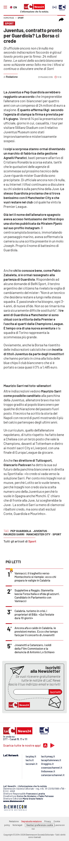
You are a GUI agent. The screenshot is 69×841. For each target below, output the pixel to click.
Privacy (47, 821)
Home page (9, 18)
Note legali (17, 825)
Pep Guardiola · (21, 531)
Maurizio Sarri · (14, 534)
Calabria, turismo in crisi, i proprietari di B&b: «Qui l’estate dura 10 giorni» (34, 614)
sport (57, 534)
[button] (61, 19)
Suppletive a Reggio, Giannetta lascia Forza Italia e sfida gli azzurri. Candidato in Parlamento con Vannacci (37, 595)
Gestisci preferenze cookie (39, 825)
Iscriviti (55, 692)
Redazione (14, 821)
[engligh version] (11, 7)
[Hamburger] (5, 7)
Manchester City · (39, 534)
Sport (21, 18)
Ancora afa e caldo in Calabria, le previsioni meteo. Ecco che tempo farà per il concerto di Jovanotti (36, 631)
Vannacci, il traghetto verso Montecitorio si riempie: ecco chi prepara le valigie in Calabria (35, 576)
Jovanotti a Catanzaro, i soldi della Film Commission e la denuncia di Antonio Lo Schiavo (34, 648)
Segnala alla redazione (31, 821)
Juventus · (40, 531)
